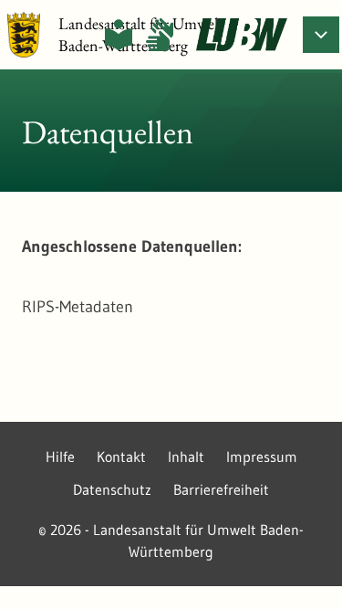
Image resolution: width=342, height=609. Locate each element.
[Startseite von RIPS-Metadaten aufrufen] (241, 34)
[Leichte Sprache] (118, 34)
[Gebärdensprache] (159, 34)
